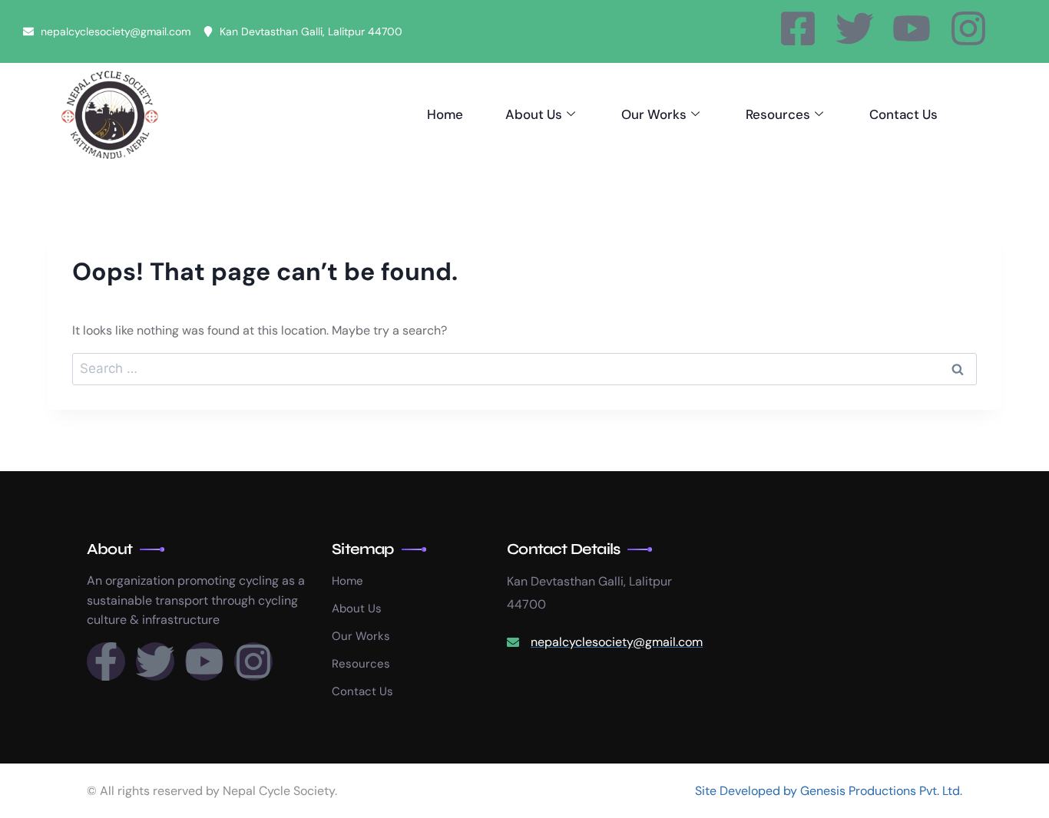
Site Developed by (747, 791)
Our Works (654, 114)
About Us (533, 114)
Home (445, 114)
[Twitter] (855, 28)
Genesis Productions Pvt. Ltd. (881, 791)
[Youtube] (911, 28)
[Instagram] (968, 28)
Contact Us (903, 114)
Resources (778, 114)
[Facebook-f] (106, 661)
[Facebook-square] (798, 28)
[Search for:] (524, 369)
